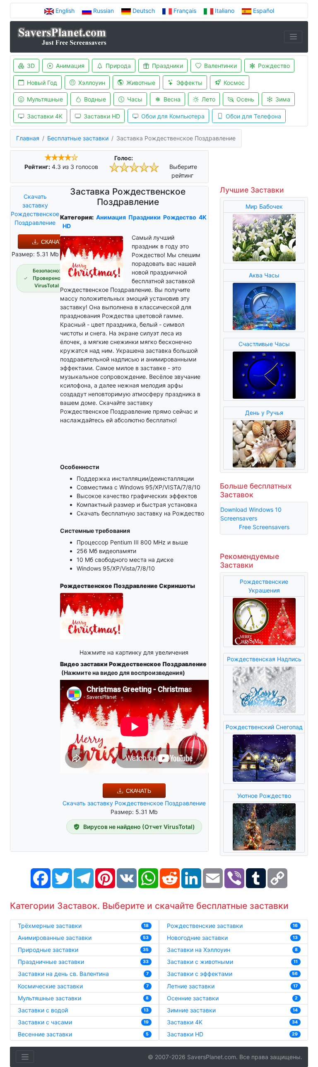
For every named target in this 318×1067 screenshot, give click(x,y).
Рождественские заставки (205, 925)
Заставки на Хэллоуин (198, 949)
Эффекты (189, 82)
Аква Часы (264, 275)
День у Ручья (264, 412)
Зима (282, 99)
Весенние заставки (45, 1034)
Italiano (224, 10)
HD (67, 225)
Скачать (53, 241)
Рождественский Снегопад (264, 726)
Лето (208, 99)
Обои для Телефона (253, 116)
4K (203, 217)
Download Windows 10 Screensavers (251, 514)
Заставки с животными (200, 961)
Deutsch (144, 10)
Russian (104, 10)
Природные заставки (48, 949)
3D (31, 65)
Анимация (70, 65)
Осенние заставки (193, 998)
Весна (172, 99)
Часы (134, 99)
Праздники (167, 65)
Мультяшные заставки (49, 998)
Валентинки (220, 65)
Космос (234, 82)
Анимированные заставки (55, 937)
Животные (140, 82)
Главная (27, 138)
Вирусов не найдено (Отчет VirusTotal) (139, 826)
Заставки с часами (45, 1022)
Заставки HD (102, 116)
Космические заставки (50, 986)
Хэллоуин (91, 82)
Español (262, 10)
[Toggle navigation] (293, 37)
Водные (95, 99)
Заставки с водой (43, 1010)
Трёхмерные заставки (50, 925)
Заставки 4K (45, 116)
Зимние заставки (191, 1010)
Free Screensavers (264, 526)
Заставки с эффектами (199, 973)
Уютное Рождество (264, 795)
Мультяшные (45, 99)
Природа (118, 65)
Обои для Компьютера (173, 116)
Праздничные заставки (51, 961)
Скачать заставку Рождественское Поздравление (35, 209)
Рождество (274, 65)
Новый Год (42, 82)
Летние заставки (190, 986)
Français (185, 10)
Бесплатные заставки (77, 138)
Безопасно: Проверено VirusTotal (46, 278)
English (65, 10)
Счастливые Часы (264, 343)
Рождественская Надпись (264, 658)
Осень (245, 99)
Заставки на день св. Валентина (63, 973)
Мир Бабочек (264, 206)
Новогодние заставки (197, 937)
